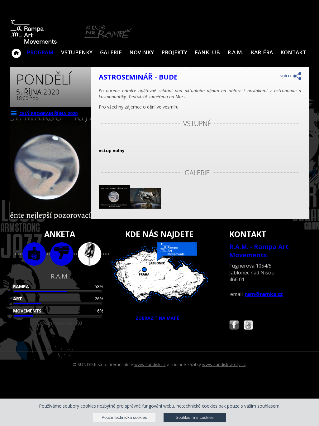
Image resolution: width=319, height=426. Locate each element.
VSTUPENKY (77, 52)
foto (34, 254)
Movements (27, 311)
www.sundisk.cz (150, 364)
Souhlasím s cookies (195, 417)
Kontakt (293, 52)
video (62, 254)
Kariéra (262, 52)
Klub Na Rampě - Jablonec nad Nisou (16, 50)
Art (17, 299)
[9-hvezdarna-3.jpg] (145, 207)
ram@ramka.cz (264, 294)
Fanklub (207, 52)
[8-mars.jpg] (114, 207)
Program (40, 52)
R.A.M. (235, 52)
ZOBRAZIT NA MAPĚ (157, 318)
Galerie (111, 52)
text (89, 254)
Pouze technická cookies (124, 417)
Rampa (21, 286)
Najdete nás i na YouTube (248, 325)
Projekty (174, 52)
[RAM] (71, 43)
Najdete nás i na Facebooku (234, 325)
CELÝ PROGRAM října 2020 (48, 113)
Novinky (141, 52)
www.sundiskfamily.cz (224, 364)
